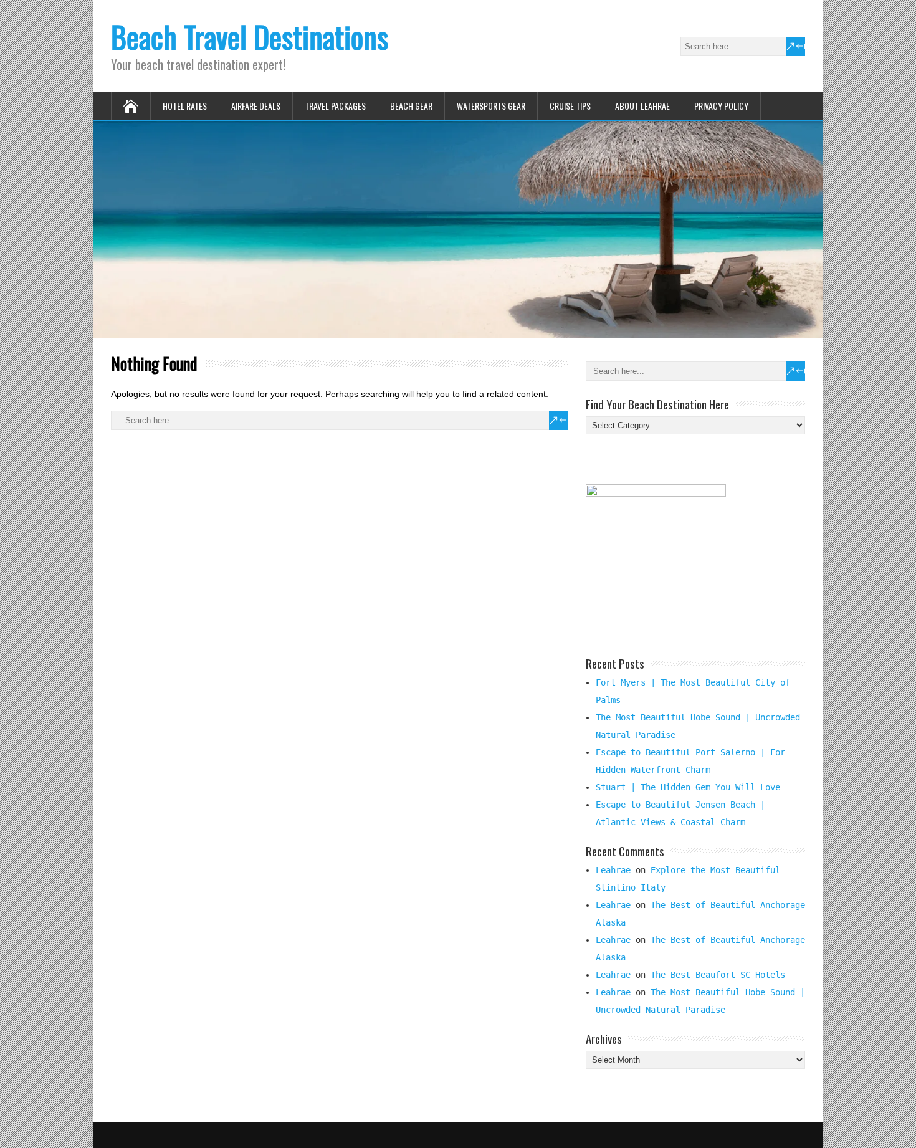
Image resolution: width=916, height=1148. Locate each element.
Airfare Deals (255, 105)
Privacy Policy (721, 105)
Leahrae (613, 870)
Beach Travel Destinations (249, 36)
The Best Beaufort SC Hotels (718, 975)
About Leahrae (642, 105)
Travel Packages (335, 105)
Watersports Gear (491, 105)
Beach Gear (411, 105)
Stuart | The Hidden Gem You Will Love (688, 787)
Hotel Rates (185, 105)
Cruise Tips (570, 105)
